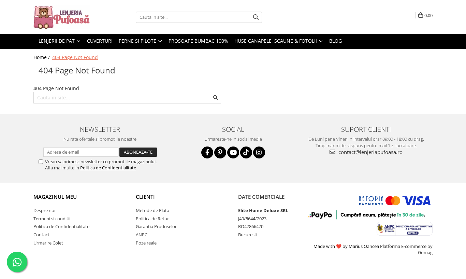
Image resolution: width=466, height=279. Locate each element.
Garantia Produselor (156, 226)
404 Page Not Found (75, 57)
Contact (41, 235)
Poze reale (146, 243)
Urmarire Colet (48, 243)
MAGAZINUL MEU (55, 196)
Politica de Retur (152, 218)
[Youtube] (233, 152)
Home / (42, 57)
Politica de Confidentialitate (108, 168)
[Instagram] (259, 152)
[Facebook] (207, 152)
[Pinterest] (220, 152)
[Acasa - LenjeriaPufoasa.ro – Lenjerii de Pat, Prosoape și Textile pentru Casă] (67, 17)
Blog (335, 41)
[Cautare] (256, 17)
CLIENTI (145, 196)
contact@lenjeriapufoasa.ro (370, 152)
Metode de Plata (152, 210)
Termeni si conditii (51, 218)
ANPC (141, 235)
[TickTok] (246, 152)
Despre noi (44, 210)
